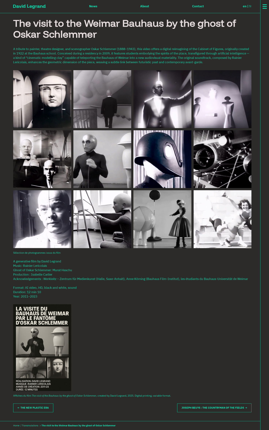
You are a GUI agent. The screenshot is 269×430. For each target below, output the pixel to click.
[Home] (29, 6)
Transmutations (30, 426)
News (263, 124)
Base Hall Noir (265, 59)
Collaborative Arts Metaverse (265, 74)
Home (16, 426)
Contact (264, 137)
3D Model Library (265, 105)
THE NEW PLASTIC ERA (34, 408)
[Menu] (264, 6)
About (264, 131)
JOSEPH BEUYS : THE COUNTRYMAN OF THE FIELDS (213, 408)
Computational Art (265, 46)
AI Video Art (265, 90)
